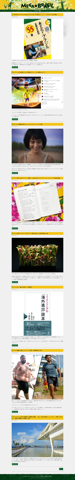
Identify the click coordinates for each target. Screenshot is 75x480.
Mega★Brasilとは (26, 476)
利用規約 (46, 476)
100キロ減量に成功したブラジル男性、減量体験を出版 (27, 350)
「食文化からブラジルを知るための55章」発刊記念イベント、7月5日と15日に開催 (35, 14)
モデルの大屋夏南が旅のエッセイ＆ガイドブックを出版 (27, 124)
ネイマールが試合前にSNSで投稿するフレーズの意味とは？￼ (29, 72)
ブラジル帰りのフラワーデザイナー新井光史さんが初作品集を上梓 (30, 233)
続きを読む (14, 67)
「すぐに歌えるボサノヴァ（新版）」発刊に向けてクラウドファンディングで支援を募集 (36, 178)
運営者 (42, 476)
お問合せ (50, 476)
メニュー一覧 (37, 10)
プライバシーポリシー (35, 476)
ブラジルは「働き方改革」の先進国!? (22, 287)
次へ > (61, 469)
